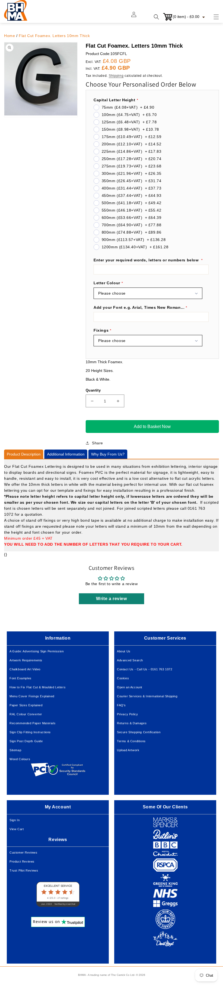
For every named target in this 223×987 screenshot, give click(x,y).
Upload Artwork (128, 750)
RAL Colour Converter (26, 714)
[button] (213, 17)
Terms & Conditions (131, 741)
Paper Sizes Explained (26, 705)
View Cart (17, 829)
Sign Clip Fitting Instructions (30, 732)
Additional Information (66, 454)
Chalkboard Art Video (25, 669)
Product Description (24, 454)
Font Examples (21, 678)
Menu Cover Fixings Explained (32, 696)
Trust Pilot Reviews (24, 870)
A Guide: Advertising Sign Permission (37, 651)
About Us (124, 651)
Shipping (116, 76)
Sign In (15, 820)
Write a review (111, 598)
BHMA (82, 974)
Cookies (123, 678)
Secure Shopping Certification (138, 732)
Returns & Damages (132, 723)
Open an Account (129, 687)
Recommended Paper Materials (32, 723)
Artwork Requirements (26, 660)
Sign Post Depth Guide (26, 741)
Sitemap (15, 750)
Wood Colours (20, 759)
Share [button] (97, 443)
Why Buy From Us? (108, 454)
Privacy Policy (127, 714)
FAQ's (121, 705)
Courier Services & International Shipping (147, 696)
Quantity (93, 390)
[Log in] (137, 17)
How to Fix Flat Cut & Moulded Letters (38, 687)
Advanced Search (130, 660)
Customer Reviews (24, 852)
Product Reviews (22, 861)
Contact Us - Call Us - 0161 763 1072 (144, 669)
